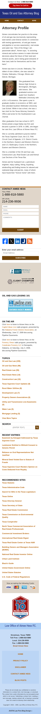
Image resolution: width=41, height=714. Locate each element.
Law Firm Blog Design (20, 711)
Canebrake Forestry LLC (11, 345)
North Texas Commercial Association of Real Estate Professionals (18, 527)
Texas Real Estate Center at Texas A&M (18, 543)
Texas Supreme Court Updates (16, 384)
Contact (20, 20)
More (34, 20)
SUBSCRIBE (20, 258)
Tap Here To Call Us (20, 5)
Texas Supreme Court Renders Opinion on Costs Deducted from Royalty (19, 468)
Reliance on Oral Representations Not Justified (18, 453)
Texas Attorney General (12, 501)
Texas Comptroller (9, 522)
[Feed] (30, 241)
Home (7, 20)
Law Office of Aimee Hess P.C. (28, 705)
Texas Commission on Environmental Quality (17, 516)
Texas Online (7, 496)
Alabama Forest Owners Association (19, 330)
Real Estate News (11, 375)
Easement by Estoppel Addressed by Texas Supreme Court (20, 439)
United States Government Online (16, 568)
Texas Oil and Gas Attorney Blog (20, 13)
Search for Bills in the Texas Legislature (19, 492)
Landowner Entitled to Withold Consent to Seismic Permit (19, 446)
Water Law (8, 409)
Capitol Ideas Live (9, 327)
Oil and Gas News (11, 366)
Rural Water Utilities (12, 388)
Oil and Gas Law (11, 361)
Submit (20, 230)
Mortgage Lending (11, 414)
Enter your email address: (13, 250)
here (8, 324)
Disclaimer (20, 667)
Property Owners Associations (16, 397)
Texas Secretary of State (12, 505)
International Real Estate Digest (15, 538)
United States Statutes (11, 572)
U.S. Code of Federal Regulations (16, 577)
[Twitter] (11, 241)
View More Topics (9, 418)
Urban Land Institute (10, 559)
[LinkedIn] (17, 241)
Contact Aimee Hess (20, 674)
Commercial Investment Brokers (15, 533)
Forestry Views (8, 343)
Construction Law (11, 379)
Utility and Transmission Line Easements (19, 403)
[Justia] (23, 241)
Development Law (11, 393)
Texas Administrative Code (13, 487)
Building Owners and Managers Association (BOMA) (20, 548)
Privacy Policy (20, 661)
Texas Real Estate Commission (15, 510)
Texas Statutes (8, 483)
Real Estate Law (10, 370)
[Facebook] (5, 241)
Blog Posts (20, 680)
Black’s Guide (8, 563)
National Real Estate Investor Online (17, 554)
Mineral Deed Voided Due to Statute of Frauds (18, 461)
